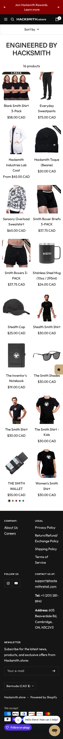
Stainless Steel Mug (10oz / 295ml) (47, 275)
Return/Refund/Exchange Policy (47, 538)
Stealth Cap (16, 327)
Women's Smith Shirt (47, 486)
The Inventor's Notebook (16, 378)
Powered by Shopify (43, 697)
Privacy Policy (45, 527)
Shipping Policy (46, 549)
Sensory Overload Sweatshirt (16, 221)
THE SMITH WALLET (16, 486)
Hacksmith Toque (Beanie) (46, 162)
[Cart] (57, 19)
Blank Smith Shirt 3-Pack (16, 108)
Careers (10, 533)
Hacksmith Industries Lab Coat (16, 164)
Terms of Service (41, 560)
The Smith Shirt (16, 429)
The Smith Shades (47, 375)
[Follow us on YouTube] (16, 583)
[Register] (53, 671)
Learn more (32, 9)
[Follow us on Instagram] (8, 583)
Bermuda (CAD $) (18, 686)
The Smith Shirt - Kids (46, 432)
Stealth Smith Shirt (46, 327)
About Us (11, 527)
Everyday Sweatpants (46, 108)
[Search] (12, 19)
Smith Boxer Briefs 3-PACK (47, 221)
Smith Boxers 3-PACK (16, 275)
